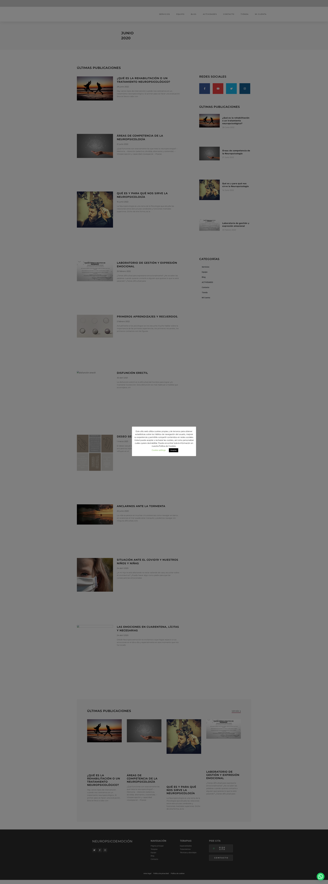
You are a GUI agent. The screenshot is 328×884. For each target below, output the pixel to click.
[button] (320, 876)
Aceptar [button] (173, 450)
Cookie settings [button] (159, 450)
